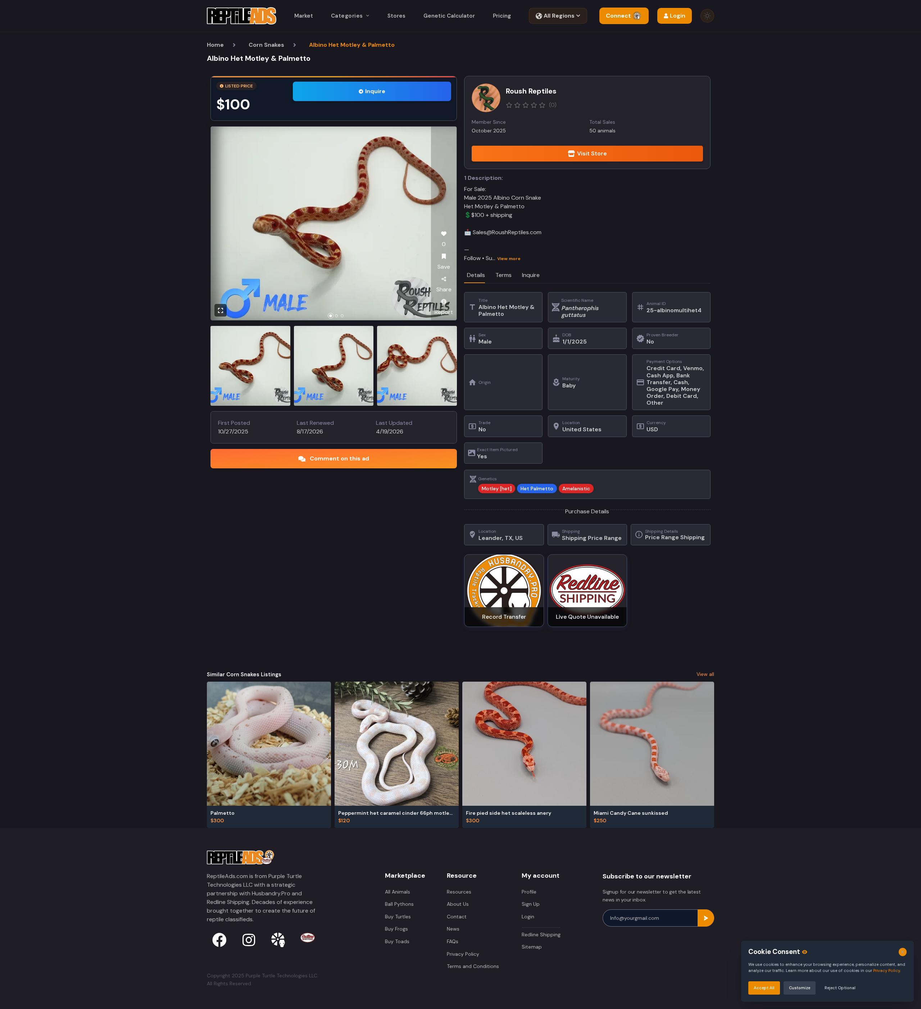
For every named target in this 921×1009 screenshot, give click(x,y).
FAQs (452, 941)
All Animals (397, 891)
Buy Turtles (398, 916)
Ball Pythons (399, 904)
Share (444, 289)
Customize (799, 987)
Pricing (502, 15)
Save (443, 267)
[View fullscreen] (220, 310)
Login (528, 916)
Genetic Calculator (449, 15)
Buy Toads (397, 941)
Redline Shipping (541, 934)
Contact (457, 916)
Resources (459, 891)
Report (444, 312)
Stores (396, 15)
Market (303, 15)
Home (215, 45)
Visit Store (592, 153)
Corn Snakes (266, 45)
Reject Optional (840, 987)
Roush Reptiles (531, 91)
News (453, 929)
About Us (458, 904)
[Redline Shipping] (307, 937)
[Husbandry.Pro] (278, 940)
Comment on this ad (339, 458)
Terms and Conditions (473, 966)
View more (509, 259)
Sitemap (532, 947)
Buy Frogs (396, 929)
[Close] (903, 952)
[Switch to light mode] (707, 16)
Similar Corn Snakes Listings (244, 674)
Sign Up (531, 904)
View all (705, 674)
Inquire (375, 91)
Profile (529, 891)
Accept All (764, 987)
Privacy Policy (463, 954)
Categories (347, 15)
